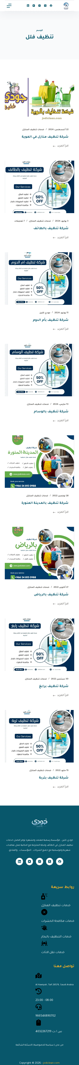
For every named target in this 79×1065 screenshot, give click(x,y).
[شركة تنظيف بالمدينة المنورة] (39, 461)
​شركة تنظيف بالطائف (50, 228)
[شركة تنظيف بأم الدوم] (39, 278)
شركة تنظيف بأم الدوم (50, 320)
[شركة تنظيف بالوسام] (39, 370)
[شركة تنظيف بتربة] (39, 736)
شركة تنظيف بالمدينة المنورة (44, 503)
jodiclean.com (51, 1063)
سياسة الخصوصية (43, 1045)
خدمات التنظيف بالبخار (56, 937)
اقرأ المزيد (62, 147)
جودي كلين (45, 313)
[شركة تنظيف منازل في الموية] (39, 95)
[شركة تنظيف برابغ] (39, 644)
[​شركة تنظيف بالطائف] (39, 187)
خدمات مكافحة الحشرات (57, 921)
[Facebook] (51, 5)
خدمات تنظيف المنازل (33, 130)
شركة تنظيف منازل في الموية (45, 137)
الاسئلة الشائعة (24, 1045)
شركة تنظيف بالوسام (51, 411)
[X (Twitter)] (45, 5)
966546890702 (45, 1016)
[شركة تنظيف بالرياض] (39, 553)
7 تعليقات (19, 221)
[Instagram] (39, 5)
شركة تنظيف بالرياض (51, 594)
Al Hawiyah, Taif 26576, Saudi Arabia (54, 985)
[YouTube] (34, 5)
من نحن (59, 1045)
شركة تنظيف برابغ (53, 686)
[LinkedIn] (28, 5)
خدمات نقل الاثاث (52, 952)
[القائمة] (9, 5)
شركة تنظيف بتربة (53, 778)
